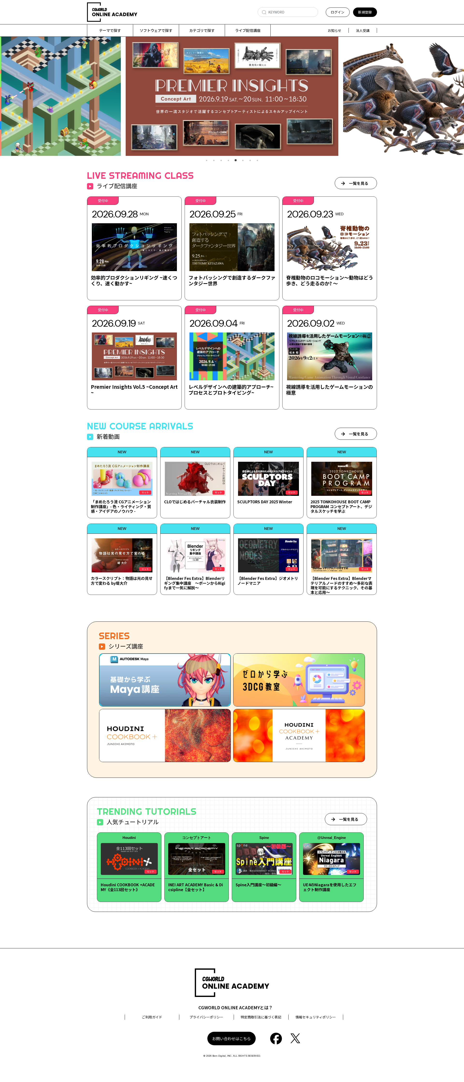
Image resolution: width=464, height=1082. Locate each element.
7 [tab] (250, 160)
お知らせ (334, 30)
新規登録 (365, 12)
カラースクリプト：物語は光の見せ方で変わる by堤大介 (121, 580)
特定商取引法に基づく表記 (261, 1017)
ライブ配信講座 (248, 30)
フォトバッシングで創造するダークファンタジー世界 (232, 280)
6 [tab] (242, 160)
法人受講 (363, 30)
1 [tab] (206, 160)
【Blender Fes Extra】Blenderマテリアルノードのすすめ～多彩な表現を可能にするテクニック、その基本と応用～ (341, 585)
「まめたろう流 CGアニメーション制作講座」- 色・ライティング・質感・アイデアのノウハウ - (121, 506)
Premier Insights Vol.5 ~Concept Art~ (134, 389)
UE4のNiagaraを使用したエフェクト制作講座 (329, 887)
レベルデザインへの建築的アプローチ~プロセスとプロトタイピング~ (231, 389)
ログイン (337, 12)
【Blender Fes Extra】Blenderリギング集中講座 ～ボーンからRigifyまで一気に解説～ (194, 582)
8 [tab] (257, 160)
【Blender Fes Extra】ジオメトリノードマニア (267, 580)
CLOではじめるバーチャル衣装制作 (195, 502)
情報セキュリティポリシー (316, 1017)
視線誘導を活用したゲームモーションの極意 (329, 389)
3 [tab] (221, 160)
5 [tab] (235, 160)
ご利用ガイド (152, 1017)
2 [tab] (213, 160)
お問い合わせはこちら (231, 1038)
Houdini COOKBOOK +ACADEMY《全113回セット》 (128, 887)
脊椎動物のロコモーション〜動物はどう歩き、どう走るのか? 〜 (329, 280)
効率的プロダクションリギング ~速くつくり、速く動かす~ (134, 280)
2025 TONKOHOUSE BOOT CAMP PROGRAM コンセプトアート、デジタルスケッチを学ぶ (341, 506)
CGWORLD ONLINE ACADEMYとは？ (235, 1007)
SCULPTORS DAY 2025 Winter (264, 502)
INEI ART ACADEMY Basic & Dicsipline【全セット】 (195, 887)
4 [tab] (228, 160)
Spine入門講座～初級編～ (258, 884)
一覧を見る (358, 183)
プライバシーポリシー (206, 1017)
